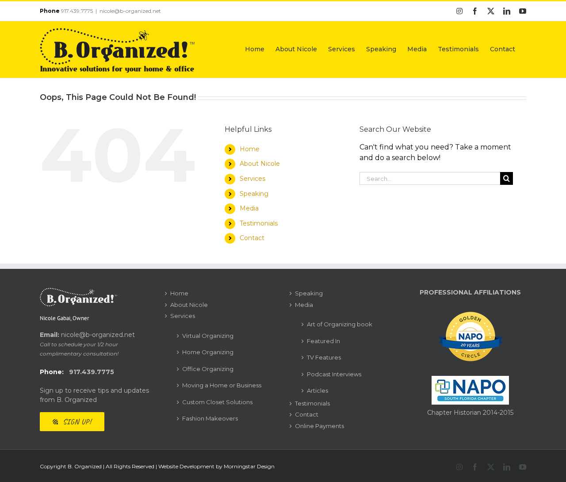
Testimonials (259, 223)
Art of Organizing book (339, 324)
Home (250, 149)
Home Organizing (207, 352)
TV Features (324, 357)
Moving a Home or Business (221, 385)
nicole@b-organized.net (130, 11)
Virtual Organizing (207, 335)
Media (249, 208)
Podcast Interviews (334, 374)
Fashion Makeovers (210, 418)
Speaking (254, 194)
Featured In (323, 340)
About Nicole (260, 164)
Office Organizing (207, 368)
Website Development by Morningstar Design (216, 466)
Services (252, 179)
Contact (252, 238)
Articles (317, 390)
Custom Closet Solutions (217, 401)
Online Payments (319, 425)
